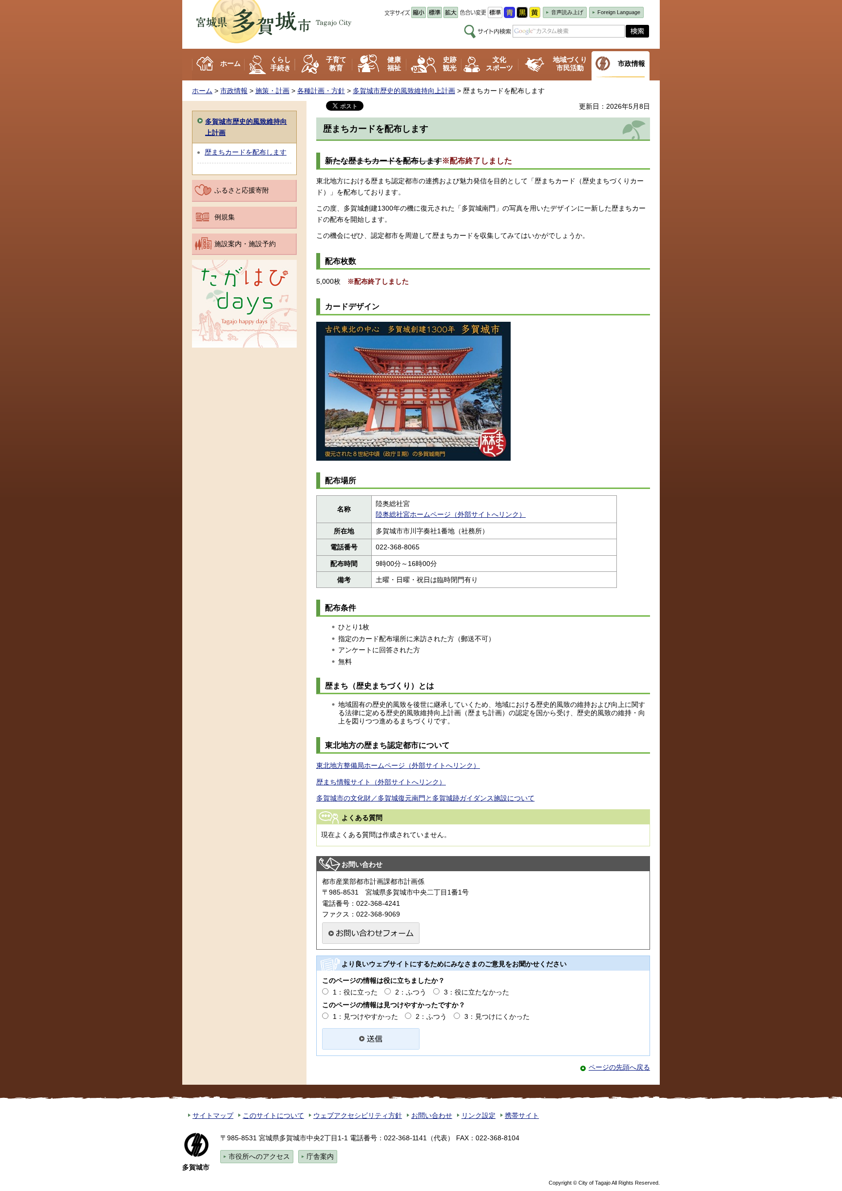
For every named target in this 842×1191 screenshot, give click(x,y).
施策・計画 (272, 91)
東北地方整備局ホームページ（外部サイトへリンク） (398, 765)
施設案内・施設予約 (245, 244)
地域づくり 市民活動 (570, 64)
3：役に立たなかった (476, 992)
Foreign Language (618, 12)
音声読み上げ (567, 12)
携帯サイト (522, 1115)
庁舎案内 (320, 1156)
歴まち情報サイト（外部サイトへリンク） (381, 782)
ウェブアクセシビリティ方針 (357, 1115)
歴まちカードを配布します (246, 152)
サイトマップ (212, 1115)
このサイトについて (273, 1115)
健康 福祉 (394, 64)
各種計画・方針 (321, 91)
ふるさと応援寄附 (241, 190)
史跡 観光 (450, 64)
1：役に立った (355, 992)
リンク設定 (478, 1115)
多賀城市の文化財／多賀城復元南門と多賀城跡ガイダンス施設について (425, 798)
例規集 (224, 217)
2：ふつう (410, 992)
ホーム (230, 63)
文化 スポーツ (499, 64)
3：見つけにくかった (497, 1016)
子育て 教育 (336, 64)
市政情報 (631, 63)
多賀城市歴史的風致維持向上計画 (404, 91)
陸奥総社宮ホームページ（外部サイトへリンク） (451, 514)
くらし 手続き (280, 64)
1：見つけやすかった (365, 1016)
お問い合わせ (431, 1115)
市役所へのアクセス (259, 1156)
